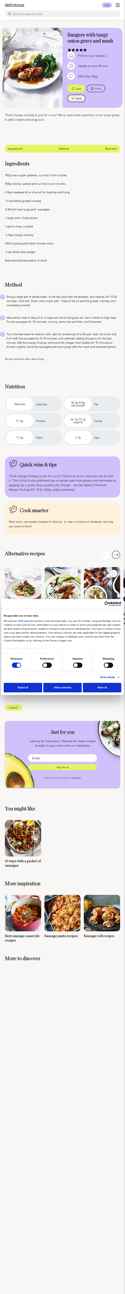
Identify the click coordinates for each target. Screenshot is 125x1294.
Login (107, 5)
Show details (107, 677)
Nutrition (111, 148)
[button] (116, 555)
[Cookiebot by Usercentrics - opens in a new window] (107, 603)
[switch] (47, 665)
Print (98, 88)
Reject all (23, 687)
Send (78, 98)
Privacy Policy (76, 778)
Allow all (102, 687)
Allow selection (62, 687)
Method (64, 148)
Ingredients (15, 148)
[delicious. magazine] (15, 5)
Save (78, 88)
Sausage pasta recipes (61, 936)
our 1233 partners (24, 621)
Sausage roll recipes (99, 936)
